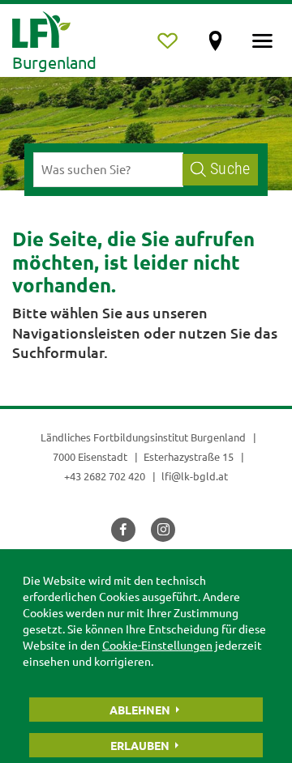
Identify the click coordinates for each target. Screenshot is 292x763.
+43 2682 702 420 (104, 476)
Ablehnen (140, 709)
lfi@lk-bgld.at (194, 476)
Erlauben (140, 745)
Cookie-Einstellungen (157, 644)
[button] (123, 530)
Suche (230, 169)
